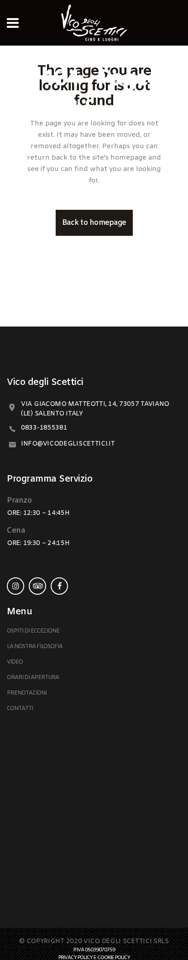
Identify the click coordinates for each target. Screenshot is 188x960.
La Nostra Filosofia (35, 646)
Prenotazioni (27, 693)
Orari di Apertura (33, 677)
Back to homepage (94, 223)
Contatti (20, 708)
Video (15, 662)
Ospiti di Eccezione (33, 631)
